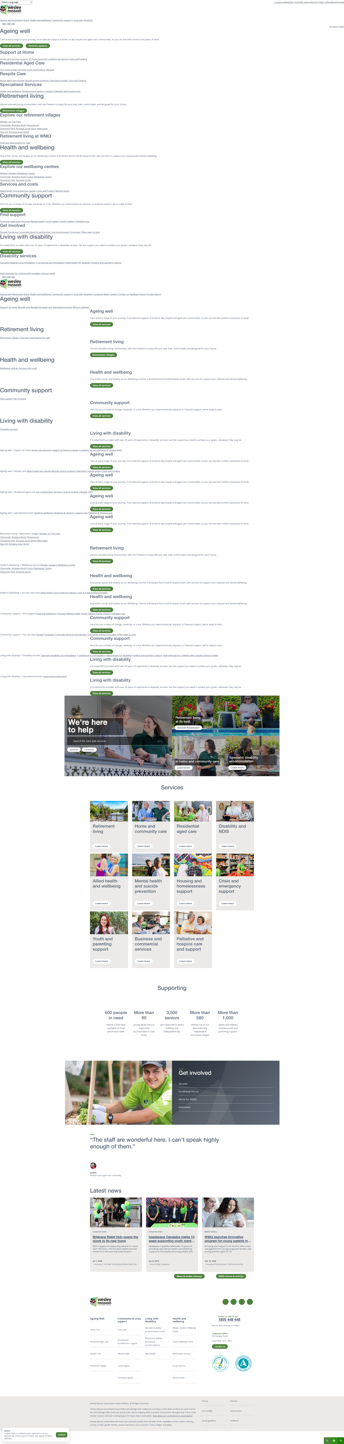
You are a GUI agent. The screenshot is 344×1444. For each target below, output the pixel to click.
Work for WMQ (188, 1099)
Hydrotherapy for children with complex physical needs (27, 273)
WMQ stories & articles (231, 1276)
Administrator (236, 1411)
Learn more (183, 767)
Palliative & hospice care (100, 512)
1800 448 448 (8, 23)
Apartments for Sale (20, 142)
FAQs (119, 450)
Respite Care (95, 1353)
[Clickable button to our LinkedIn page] (226, 1302)
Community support (62, 20)
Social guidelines (209, 1420)
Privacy (205, 1401)
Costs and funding (78, 59)
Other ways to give (90, 232)
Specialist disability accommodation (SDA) (155, 1330)
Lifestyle (50, 69)
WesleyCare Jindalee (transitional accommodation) (153, 1341)
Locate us (220, 1346)
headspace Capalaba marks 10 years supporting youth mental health (171, 1241)
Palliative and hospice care (67, 91)
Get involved (296, 2)
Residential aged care (99, 1341)
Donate (340, 2)
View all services (11, 45)
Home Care (95, 1329)
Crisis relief (122, 1329)
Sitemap (233, 1401)
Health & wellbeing (43, 512)
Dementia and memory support (37, 91)
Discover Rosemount (188, 727)
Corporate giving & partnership (34, 232)
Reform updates (81, 307)
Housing (25, 221)
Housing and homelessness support (127, 1342)
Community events (60, 232)
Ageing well (6, 20)
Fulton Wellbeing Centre (183, 1341)
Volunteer (75, 232)
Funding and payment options (106, 262)
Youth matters (52, 221)
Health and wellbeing (40, 20)
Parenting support (125, 1377)
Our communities (8, 69)
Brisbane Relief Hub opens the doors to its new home (115, 1239)
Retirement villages (13, 110)
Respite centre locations (37, 80)
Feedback (331, 2)
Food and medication (10, 221)
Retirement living (20, 20)
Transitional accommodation (50, 262)
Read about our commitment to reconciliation (173, 1416)
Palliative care (82, 221)
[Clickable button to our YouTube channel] (250, 1302)
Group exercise (179, 1365)
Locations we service (58, 59)
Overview (4, 142)
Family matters (67, 221)
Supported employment (55, 676)
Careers (306, 2)
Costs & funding (108, 450)
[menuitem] (327, 1440)
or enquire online (336, 26)
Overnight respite (58, 80)
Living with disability (82, 20)
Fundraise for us (188, 1091)
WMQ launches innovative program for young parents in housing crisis (226, 1241)
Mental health (62, 191)
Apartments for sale (40, 337)
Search (157, 294)
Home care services (9, 59)
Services (22, 69)
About (313, 2)
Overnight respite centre (88, 471)
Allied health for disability (78, 262)
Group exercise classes (24, 191)
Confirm (61, 1434)
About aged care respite (12, 80)
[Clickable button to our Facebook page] (234, 1302)
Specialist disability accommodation (17, 262)
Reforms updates (38, 45)
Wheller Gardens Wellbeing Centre (184, 1330)
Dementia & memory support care (70, 512)
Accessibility (207, 1411)
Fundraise (13, 232)
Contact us (321, 2)
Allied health (6, 191)
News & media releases (189, 1276)
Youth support (124, 1365)
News (287, 2)
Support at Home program (33, 59)
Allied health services (182, 1353)
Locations (279, 2)
